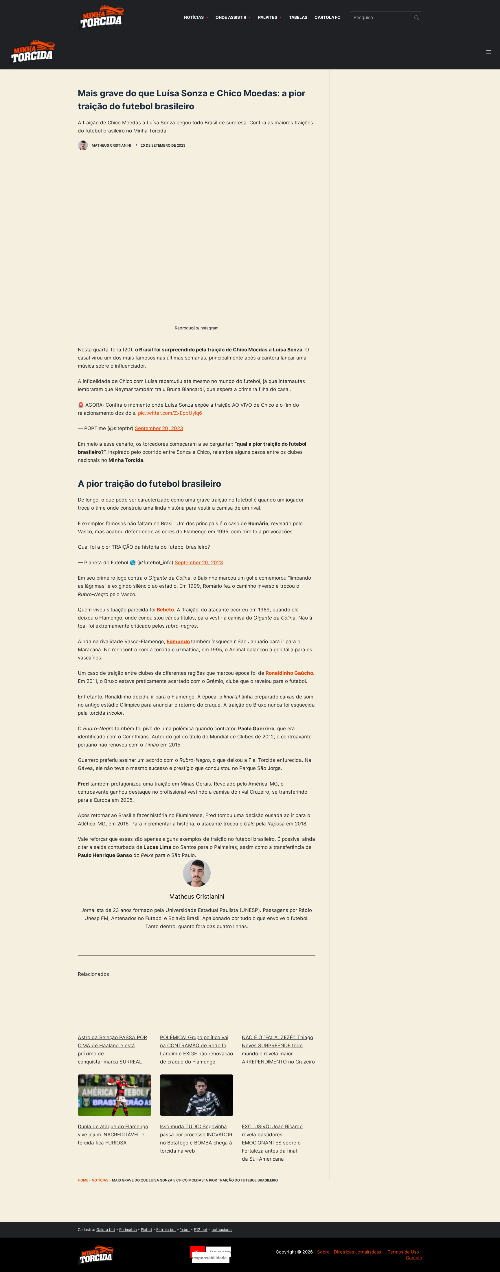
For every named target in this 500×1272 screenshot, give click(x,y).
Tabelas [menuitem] (298, 17)
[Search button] (416, 17)
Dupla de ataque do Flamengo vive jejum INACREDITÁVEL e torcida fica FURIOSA (113, 1135)
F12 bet (200, 1229)
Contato (414, 1257)
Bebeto (165, 610)
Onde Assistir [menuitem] (231, 17)
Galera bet (105, 1229)
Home (83, 1180)
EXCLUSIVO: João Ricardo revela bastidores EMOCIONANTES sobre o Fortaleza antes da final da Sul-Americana (272, 1143)
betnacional (222, 1229)
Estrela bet (166, 1229)
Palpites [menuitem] (267, 17)
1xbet (185, 1229)
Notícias (100, 1180)
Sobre (323, 1252)
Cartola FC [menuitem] (328, 17)
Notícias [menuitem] (194, 17)
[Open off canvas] (488, 52)
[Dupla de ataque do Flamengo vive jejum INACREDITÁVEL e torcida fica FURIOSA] (114, 1095)
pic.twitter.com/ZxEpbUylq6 (170, 413)
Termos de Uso (403, 1252)
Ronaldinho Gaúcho (289, 673)
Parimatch (128, 1229)
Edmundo (178, 641)
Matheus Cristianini (196, 896)
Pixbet (146, 1229)
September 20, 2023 (159, 428)
